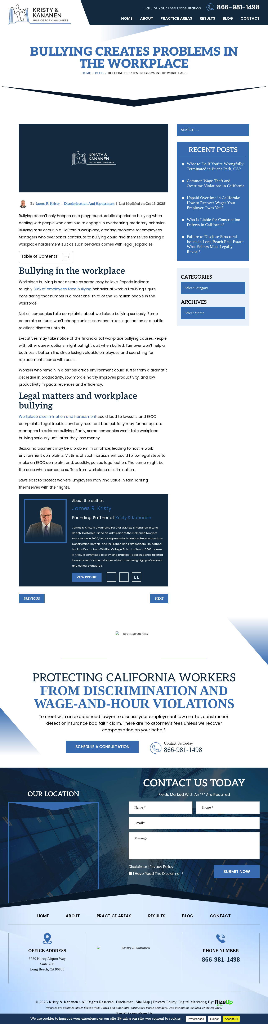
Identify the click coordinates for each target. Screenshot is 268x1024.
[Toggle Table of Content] (64, 257)
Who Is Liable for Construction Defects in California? (213, 222)
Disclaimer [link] (124, 1002)
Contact (250, 18)
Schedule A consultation (102, 747)
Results (207, 18)
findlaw (124, 577)
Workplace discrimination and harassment (58, 416)
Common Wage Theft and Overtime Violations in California (215, 183)
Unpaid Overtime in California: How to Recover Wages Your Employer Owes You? (213, 202)
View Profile (87, 577)
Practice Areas (176, 18)
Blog (228, 18)
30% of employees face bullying (62, 289)
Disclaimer (138, 867)
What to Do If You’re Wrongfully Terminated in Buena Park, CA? (215, 166)
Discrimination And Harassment (89, 204)
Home (127, 18)
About (146, 18)
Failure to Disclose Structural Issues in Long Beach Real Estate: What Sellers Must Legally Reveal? (216, 244)
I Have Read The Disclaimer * (158, 874)
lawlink (136, 577)
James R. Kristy (48, 204)
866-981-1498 (238, 7)
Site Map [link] (143, 1002)
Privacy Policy (161, 866)
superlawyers (111, 577)
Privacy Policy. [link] (165, 1002)
